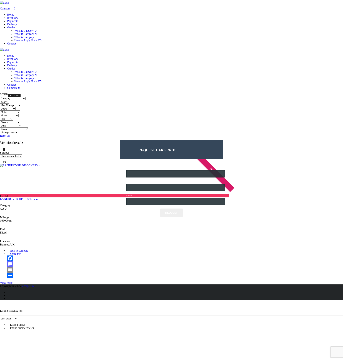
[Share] (118, 275)
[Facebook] (118, 258)
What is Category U (25, 30)
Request (171, 212)
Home (10, 14)
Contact (11, 43)
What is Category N (25, 33)
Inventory (12, 17)
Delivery (12, 24)
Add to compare (18, 250)
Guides (11, 27)
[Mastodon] (118, 264)
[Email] (118, 270)
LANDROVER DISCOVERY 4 (19, 198)
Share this (15, 253)
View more (6, 282)
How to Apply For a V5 (27, 40)
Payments (12, 21)
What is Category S (25, 37)
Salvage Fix (27, 285)
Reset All (14, 95)
